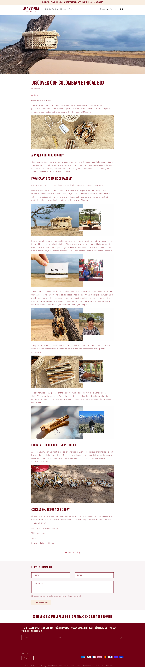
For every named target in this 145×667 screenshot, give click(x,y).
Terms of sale (99, 665)
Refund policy (52, 665)
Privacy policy (63, 665)
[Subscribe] (59, 637)
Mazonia (30, 666)
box (44, 543)
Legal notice (110, 665)
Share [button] (36, 95)
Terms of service (76, 665)
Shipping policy (88, 665)
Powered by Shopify (39, 666)
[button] (51, 9)
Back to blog (74, 552)
